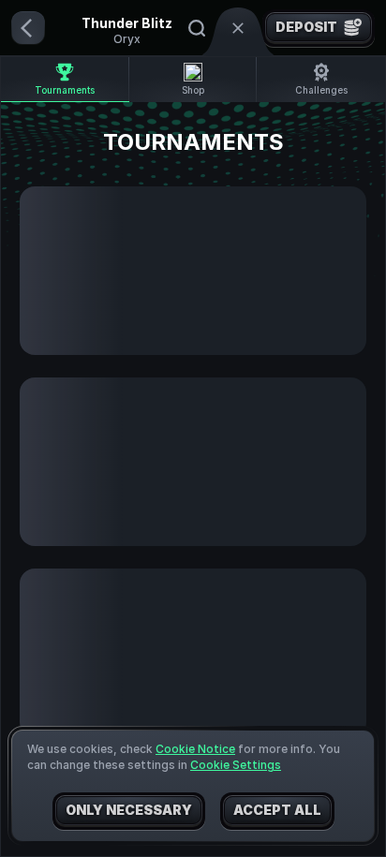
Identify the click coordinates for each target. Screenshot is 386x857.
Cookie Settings (235, 765)
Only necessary (129, 810)
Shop (193, 90)
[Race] (238, 28)
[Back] (28, 28)
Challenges (321, 90)
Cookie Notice (195, 749)
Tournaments (65, 90)
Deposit (306, 27)
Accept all (277, 810)
